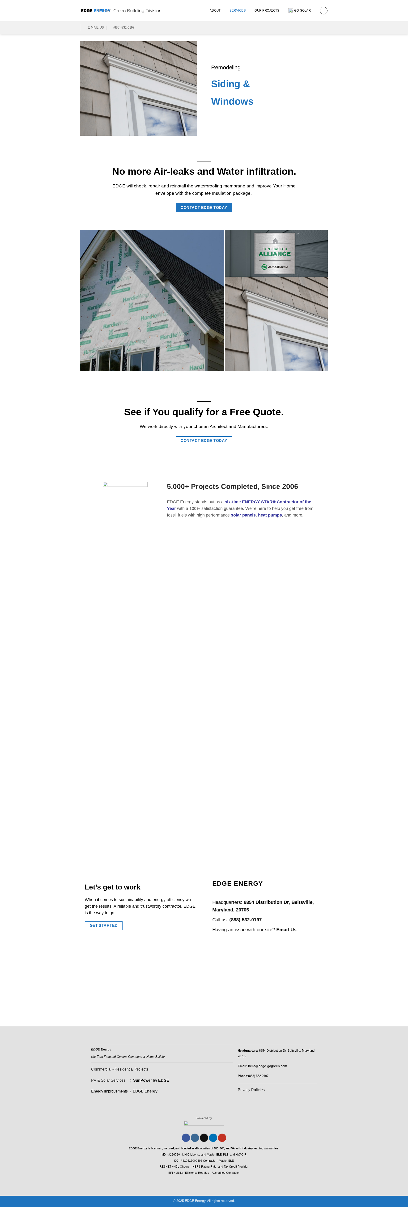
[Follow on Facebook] (300, 27)
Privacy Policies (251, 1090)
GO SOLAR (302, 10)
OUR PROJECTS (267, 10)
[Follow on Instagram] (195, 1138)
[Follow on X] (204, 1138)
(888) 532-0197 (245, 919)
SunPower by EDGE (151, 1080)
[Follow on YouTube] (325, 27)
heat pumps (270, 515)
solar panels (243, 515)
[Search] (323, 10)
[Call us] (312, 27)
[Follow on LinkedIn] (319, 27)
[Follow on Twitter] (306, 27)
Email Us (286, 929)
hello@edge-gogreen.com (267, 1066)
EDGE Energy (145, 1091)
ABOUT (215, 10)
